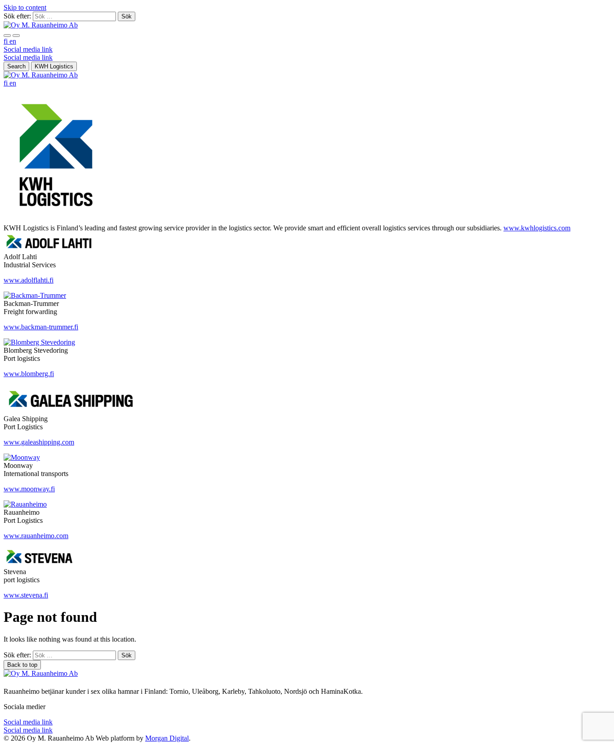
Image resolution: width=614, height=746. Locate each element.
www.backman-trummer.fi (41, 327)
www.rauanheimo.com (36, 535)
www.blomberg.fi (29, 373)
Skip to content (25, 7)
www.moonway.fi (29, 489)
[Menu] (7, 35)
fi (6, 41)
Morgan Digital (167, 738)
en (12, 41)
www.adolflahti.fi (28, 280)
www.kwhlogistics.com (536, 228)
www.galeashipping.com (39, 442)
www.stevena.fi (26, 595)
